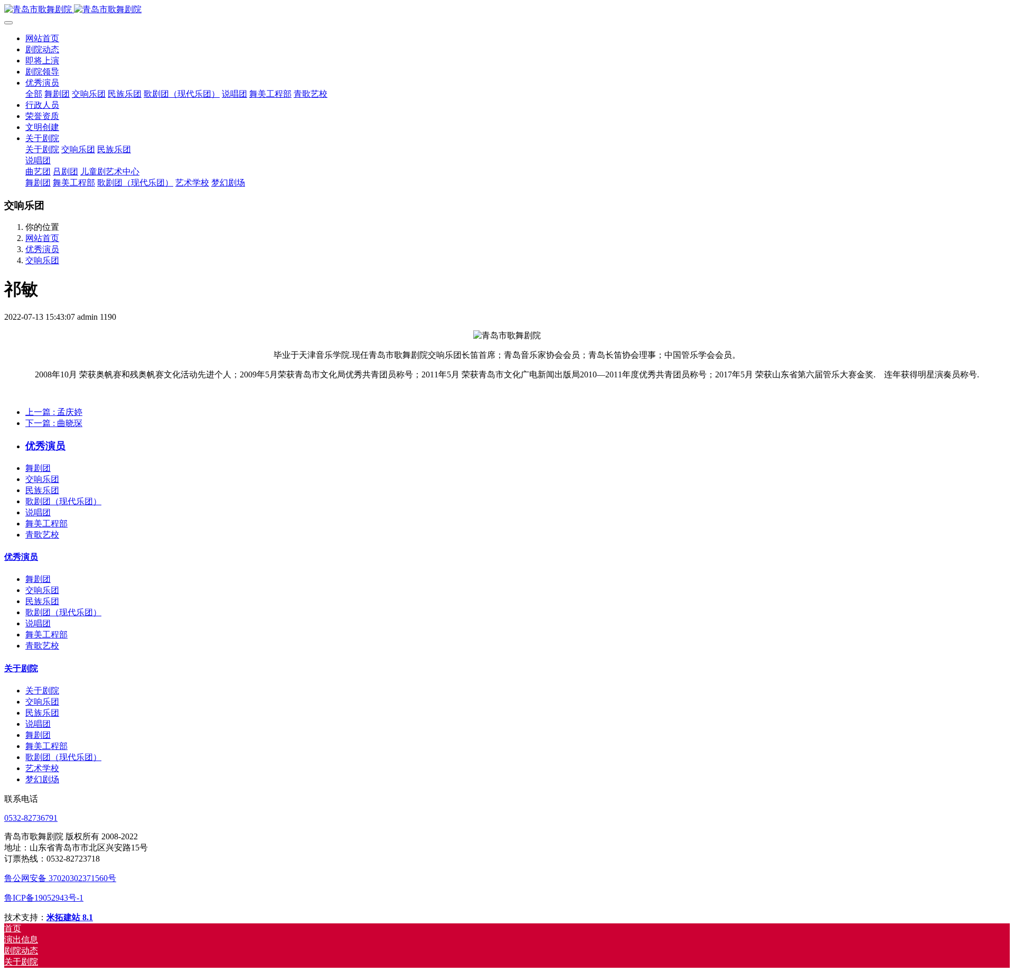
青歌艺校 (42, 534)
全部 (33, 93)
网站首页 (42, 38)
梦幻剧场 (42, 779)
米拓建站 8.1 (69, 917)
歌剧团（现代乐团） (63, 501)
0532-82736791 (31, 817)
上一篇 (53, 412)
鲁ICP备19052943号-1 (43, 897)
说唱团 (38, 512)
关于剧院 (21, 668)
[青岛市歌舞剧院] (507, 9)
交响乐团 (42, 260)
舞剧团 (38, 468)
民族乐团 (42, 490)
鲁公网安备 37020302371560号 (60, 878)
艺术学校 (42, 768)
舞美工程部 (46, 523)
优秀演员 (42, 249)
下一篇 (53, 423)
